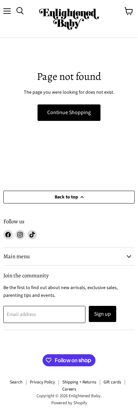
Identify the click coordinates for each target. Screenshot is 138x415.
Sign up (102, 314)
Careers (69, 389)
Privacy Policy (42, 382)
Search (16, 382)
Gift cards (112, 382)
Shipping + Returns (79, 382)
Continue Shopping (69, 112)
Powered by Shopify (69, 403)
